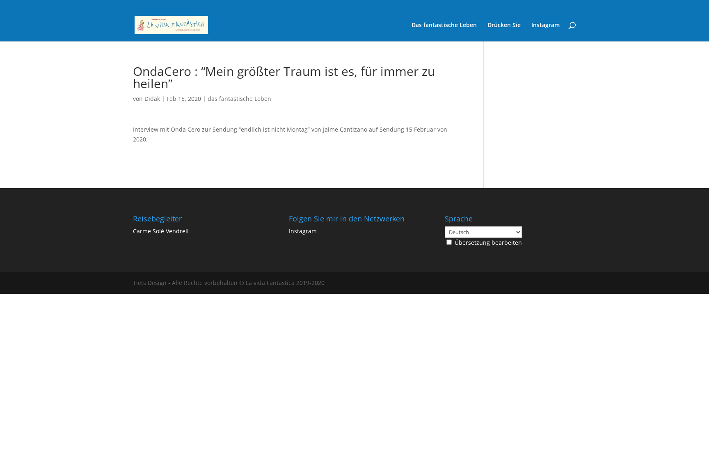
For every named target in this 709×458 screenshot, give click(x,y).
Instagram (545, 25)
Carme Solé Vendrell (161, 231)
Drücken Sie (504, 25)
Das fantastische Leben (444, 25)
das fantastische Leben (239, 99)
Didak (152, 99)
